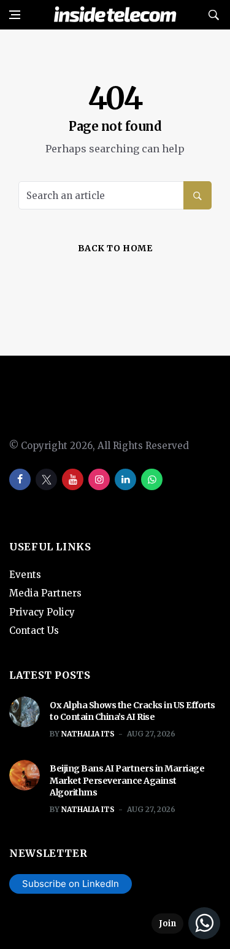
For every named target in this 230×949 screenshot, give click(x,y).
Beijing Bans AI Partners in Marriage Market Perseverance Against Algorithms (127, 780)
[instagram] (99, 479)
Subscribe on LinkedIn (70, 883)
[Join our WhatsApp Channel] (185, 923)
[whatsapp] (152, 479)
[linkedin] (125, 479)
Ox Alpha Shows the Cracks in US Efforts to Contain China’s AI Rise (132, 711)
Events (25, 574)
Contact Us (34, 630)
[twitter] (46, 479)
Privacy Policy (42, 612)
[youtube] (72, 479)
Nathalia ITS (88, 733)
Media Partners (45, 593)
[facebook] (20, 479)
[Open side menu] (14, 15)
